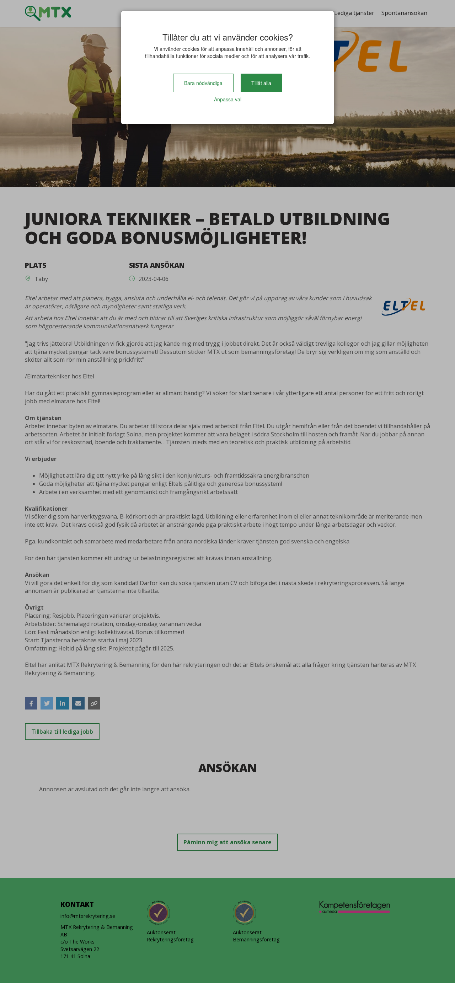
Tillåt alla (261, 82)
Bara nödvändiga (203, 82)
